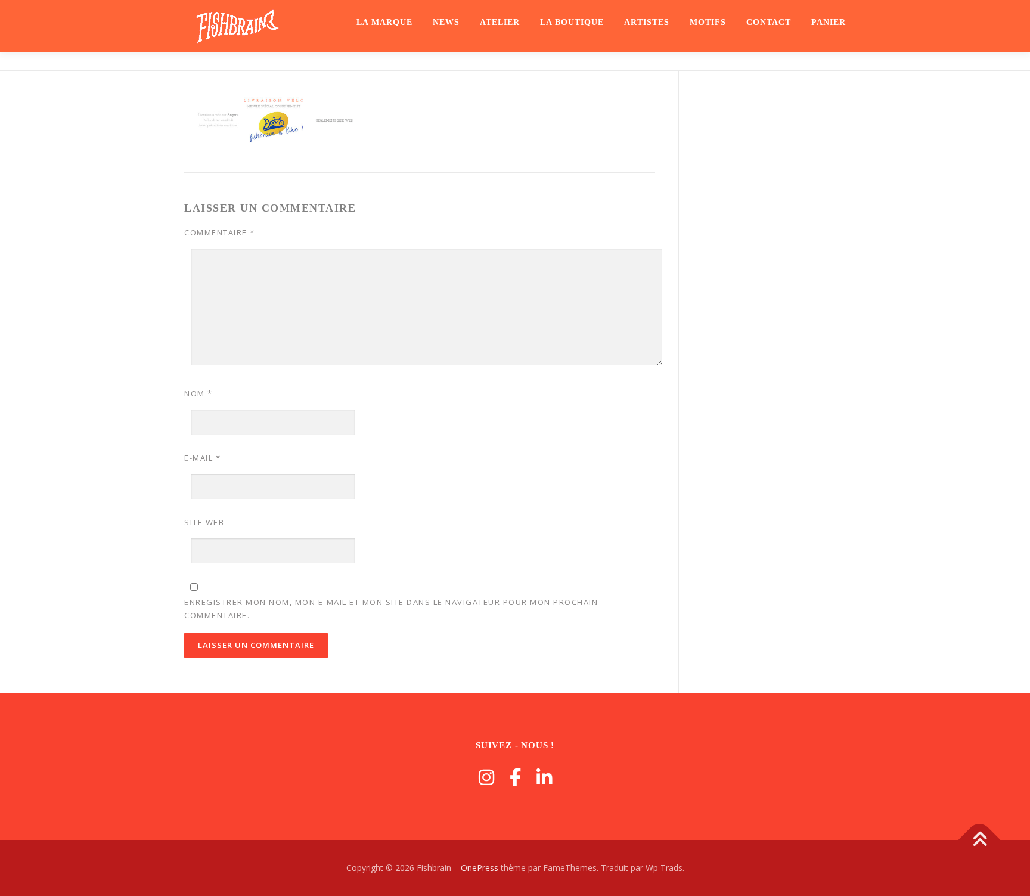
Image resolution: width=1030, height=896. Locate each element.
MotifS (708, 22)
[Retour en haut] (979, 840)
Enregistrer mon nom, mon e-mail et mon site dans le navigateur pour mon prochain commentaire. (391, 609)
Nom (198, 393)
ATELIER (500, 22)
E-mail (202, 457)
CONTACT (768, 22)
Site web (204, 522)
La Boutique (572, 22)
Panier (828, 22)
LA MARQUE (384, 22)
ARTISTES (646, 22)
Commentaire (219, 232)
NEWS (446, 22)
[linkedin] (544, 777)
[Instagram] (486, 777)
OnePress (479, 867)
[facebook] (515, 777)
